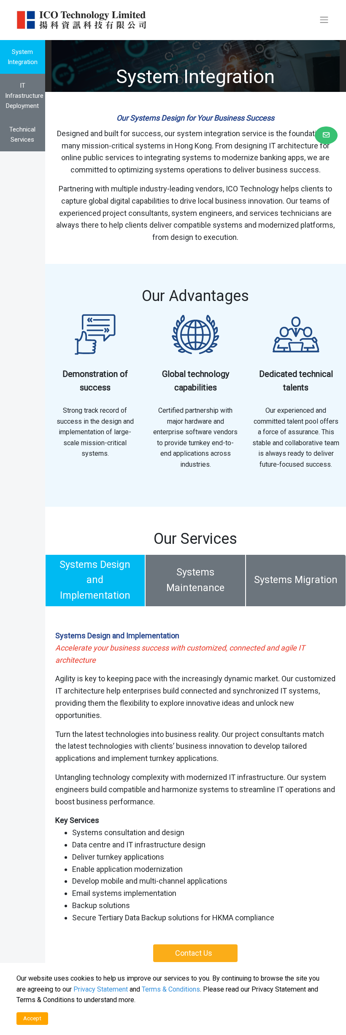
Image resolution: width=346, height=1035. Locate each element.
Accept (32, 1018)
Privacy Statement (100, 989)
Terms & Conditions (171, 989)
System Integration (23, 57)
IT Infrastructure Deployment (24, 96)
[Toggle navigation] (324, 20)
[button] (326, 135)
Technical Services (22, 134)
